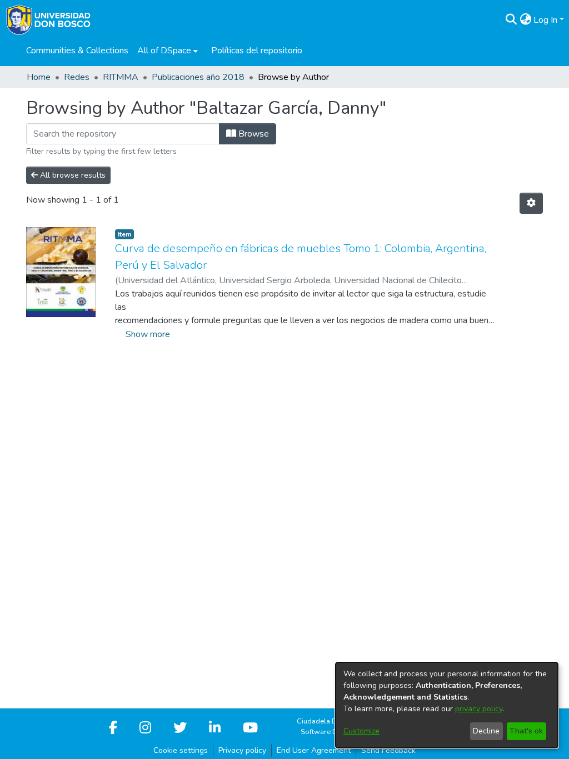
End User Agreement (314, 750)
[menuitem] (167, 50)
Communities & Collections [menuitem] (77, 50)
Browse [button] (252, 134)
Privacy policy (242, 750)
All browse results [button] (72, 175)
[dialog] (447, 705)
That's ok (526, 731)
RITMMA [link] (120, 77)
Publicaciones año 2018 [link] (198, 77)
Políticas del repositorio (256, 50)
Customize (361, 731)
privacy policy (478, 708)
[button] (511, 20)
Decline (486, 731)
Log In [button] (546, 20)
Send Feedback (388, 750)
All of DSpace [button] (164, 50)
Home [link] (39, 77)
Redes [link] (76, 77)
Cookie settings (180, 750)
